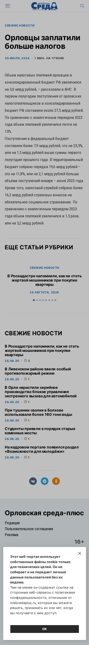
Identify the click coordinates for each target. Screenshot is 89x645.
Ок (44, 629)
